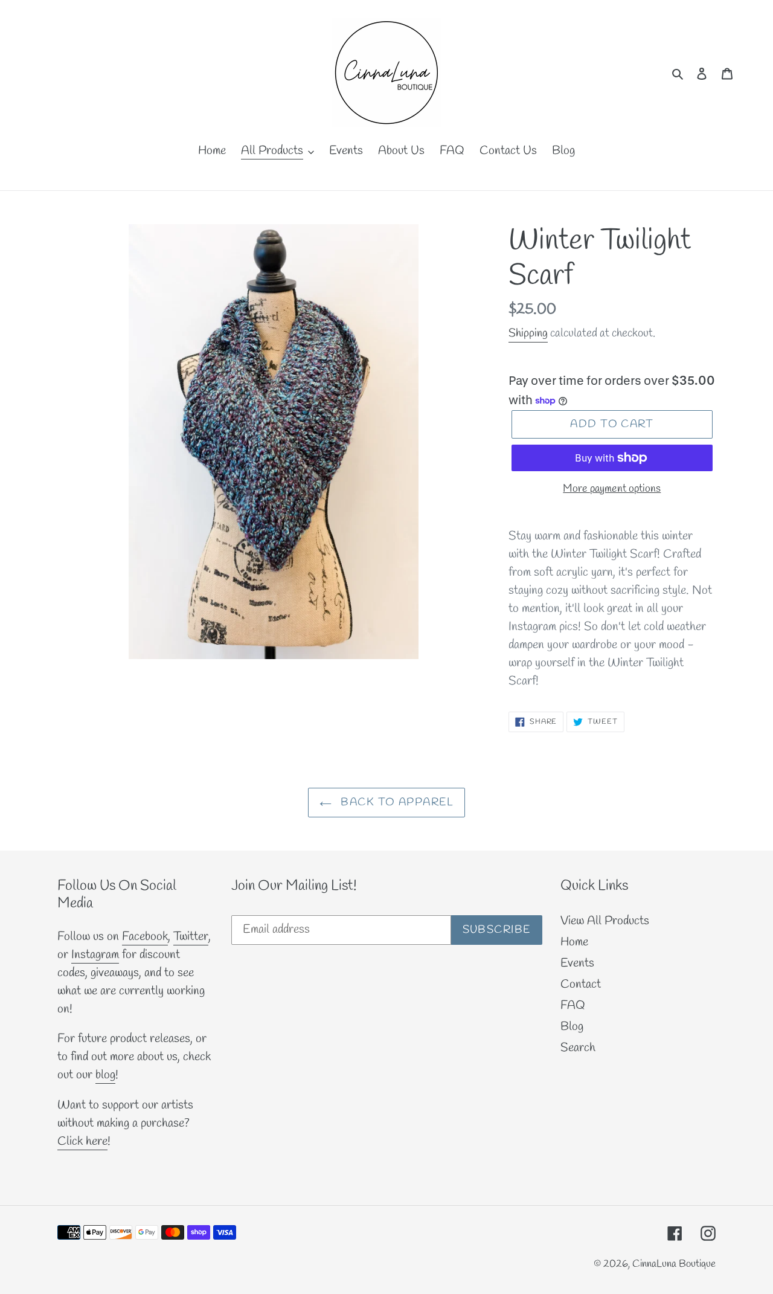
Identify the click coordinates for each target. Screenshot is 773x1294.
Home (574, 942)
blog (105, 1075)
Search (577, 1048)
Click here (82, 1141)
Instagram (95, 955)
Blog (571, 1027)
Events (577, 963)
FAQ (572, 1005)
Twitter (190, 937)
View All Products (604, 921)
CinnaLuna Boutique (674, 1264)
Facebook (145, 937)
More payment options (612, 488)
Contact (580, 984)
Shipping (528, 333)
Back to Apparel (396, 802)
